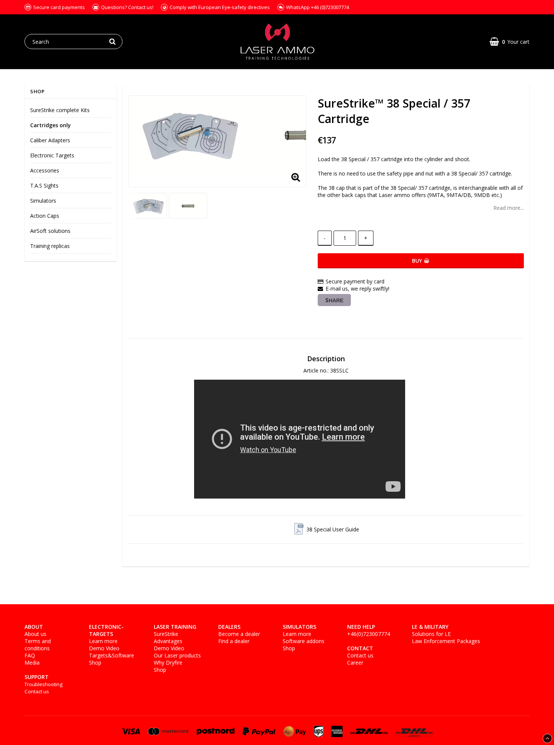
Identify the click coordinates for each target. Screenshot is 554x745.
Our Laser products (177, 655)
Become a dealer (239, 633)
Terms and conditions (37, 644)
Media (32, 662)
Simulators (43, 200)
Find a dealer (233, 641)
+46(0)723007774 (368, 633)
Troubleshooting (43, 684)
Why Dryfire (168, 662)
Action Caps (44, 215)
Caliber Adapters (50, 140)
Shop (95, 662)
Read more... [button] (508, 207)
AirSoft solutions (50, 230)
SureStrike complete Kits (60, 110)
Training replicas (50, 245)
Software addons (303, 641)
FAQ (29, 655)
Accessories (44, 170)
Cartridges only (50, 125)
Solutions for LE (431, 633)
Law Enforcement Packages (446, 641)
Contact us (36, 691)
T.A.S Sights (44, 185)
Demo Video (104, 648)
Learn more (103, 641)
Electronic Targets (52, 155)
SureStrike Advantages (168, 637)
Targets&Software (111, 655)
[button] (510, 42)
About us (35, 633)
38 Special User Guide (332, 529)
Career (355, 662)
